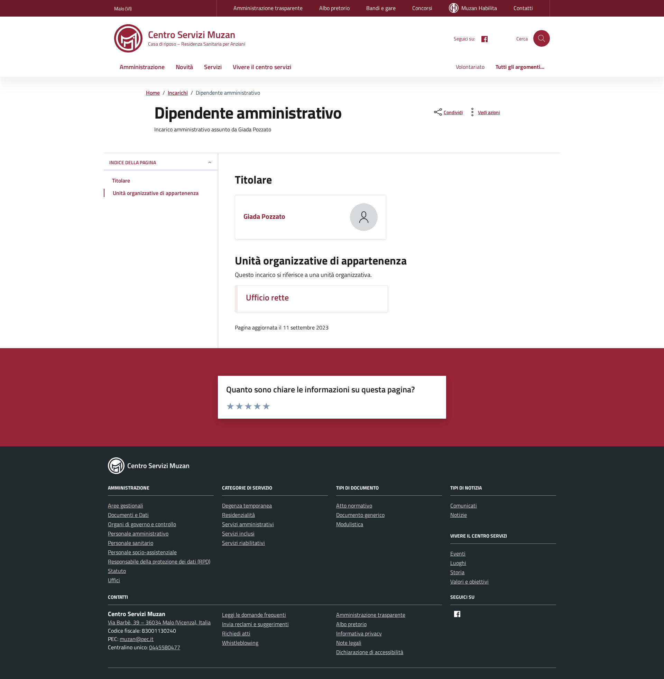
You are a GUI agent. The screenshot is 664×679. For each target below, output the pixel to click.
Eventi (457, 553)
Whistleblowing (240, 643)
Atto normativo (354, 505)
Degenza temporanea (247, 505)
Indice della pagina (132, 162)
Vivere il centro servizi (262, 67)
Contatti (523, 8)
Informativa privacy (359, 633)
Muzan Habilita (479, 8)
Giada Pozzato (264, 216)
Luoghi (458, 563)
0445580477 (164, 647)
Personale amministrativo (138, 533)
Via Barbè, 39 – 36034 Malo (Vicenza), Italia (159, 622)
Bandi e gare (381, 8)
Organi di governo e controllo (142, 524)
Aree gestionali (125, 505)
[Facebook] (482, 38)
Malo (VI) (123, 8)
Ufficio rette (267, 297)
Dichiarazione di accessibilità (369, 652)
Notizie (458, 515)
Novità (184, 67)
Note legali (348, 643)
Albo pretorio (334, 8)
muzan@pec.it (137, 639)
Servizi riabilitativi (243, 543)
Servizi (213, 67)
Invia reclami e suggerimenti (255, 624)
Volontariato (470, 67)
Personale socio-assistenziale (142, 552)
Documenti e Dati (128, 515)
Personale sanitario (130, 543)
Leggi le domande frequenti (254, 615)
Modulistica (349, 524)
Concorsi (422, 8)
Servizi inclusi (238, 533)
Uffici (114, 580)
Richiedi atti (236, 633)
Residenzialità (238, 515)
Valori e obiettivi (469, 581)
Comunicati (463, 505)
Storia (457, 572)
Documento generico (360, 515)
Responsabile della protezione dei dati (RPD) (159, 561)
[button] (541, 38)
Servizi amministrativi (248, 524)
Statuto (117, 571)
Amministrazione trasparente (268, 8)
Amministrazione (142, 67)
